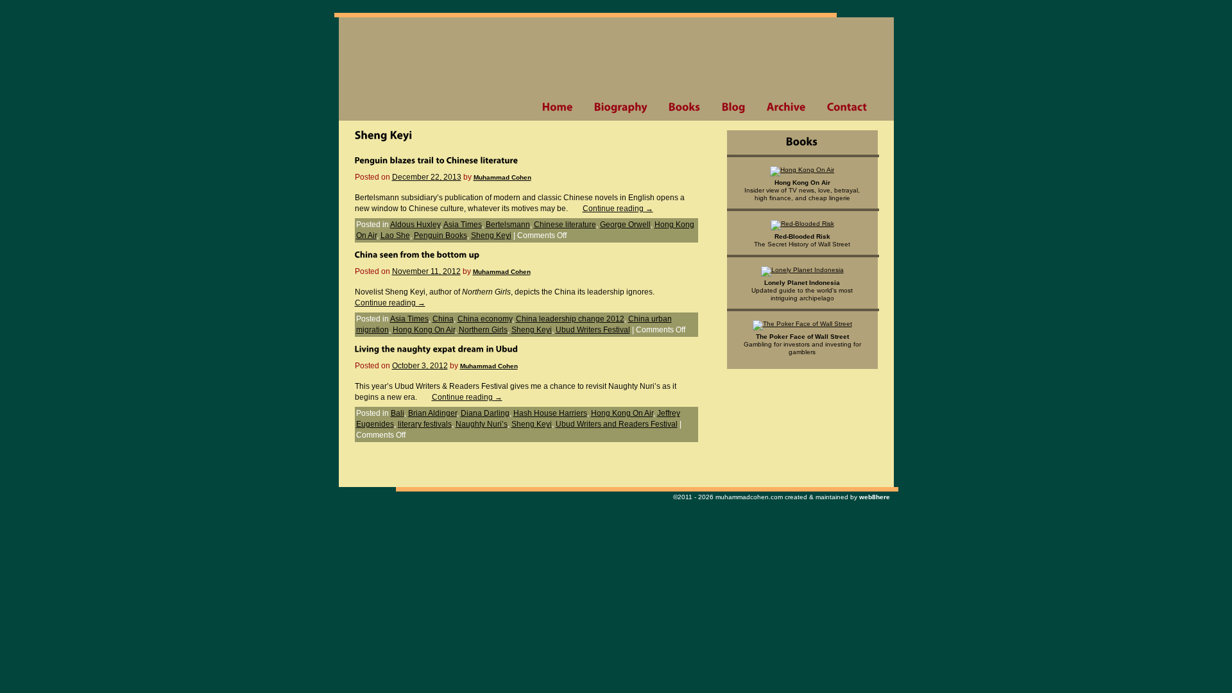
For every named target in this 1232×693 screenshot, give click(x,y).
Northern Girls (483, 329)
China (443, 318)
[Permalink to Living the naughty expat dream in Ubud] (436, 348)
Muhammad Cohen (502, 177)
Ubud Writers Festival (593, 329)
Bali (397, 413)
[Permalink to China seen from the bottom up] (417, 254)
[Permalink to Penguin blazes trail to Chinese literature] (436, 160)
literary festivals (425, 424)
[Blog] (733, 107)
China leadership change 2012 (570, 318)
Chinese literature (565, 224)
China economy (485, 318)
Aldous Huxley (415, 224)
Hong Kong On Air (424, 329)
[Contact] (847, 107)
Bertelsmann (508, 224)
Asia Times (462, 224)
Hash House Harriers (550, 413)
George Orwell (625, 224)
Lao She (395, 235)
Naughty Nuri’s (482, 424)
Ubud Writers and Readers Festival (617, 424)
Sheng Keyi (491, 235)
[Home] (557, 107)
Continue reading (618, 208)
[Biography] (620, 107)
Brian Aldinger (432, 413)
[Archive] (786, 107)
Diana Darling (485, 413)
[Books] (684, 107)
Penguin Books (440, 235)
